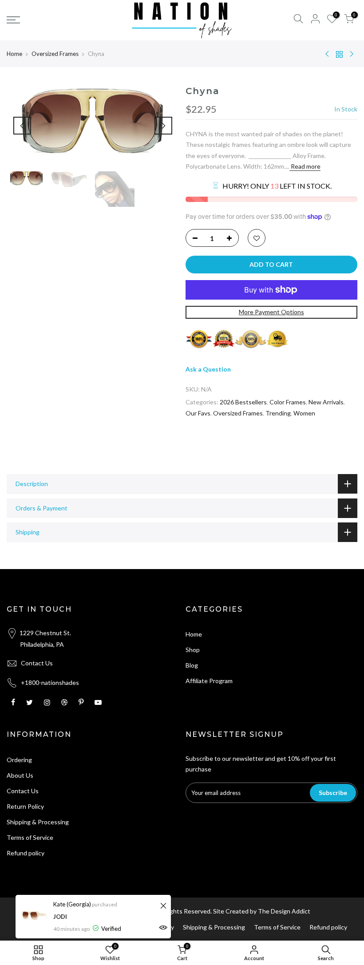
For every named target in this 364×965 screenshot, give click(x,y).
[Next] (163, 125)
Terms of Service (30, 837)
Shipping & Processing (38, 822)
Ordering (19, 759)
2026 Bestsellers (243, 402)
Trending (278, 413)
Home (14, 53)
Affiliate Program (209, 680)
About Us (20, 775)
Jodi (60, 916)
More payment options (271, 312)
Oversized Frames (55, 53)
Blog (192, 665)
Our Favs (198, 413)
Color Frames (287, 402)
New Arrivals (326, 402)
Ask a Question (208, 369)
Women (304, 413)
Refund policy (25, 853)
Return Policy (25, 806)
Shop (193, 649)
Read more (304, 166)
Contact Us (37, 663)
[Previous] (22, 125)
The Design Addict (284, 911)
